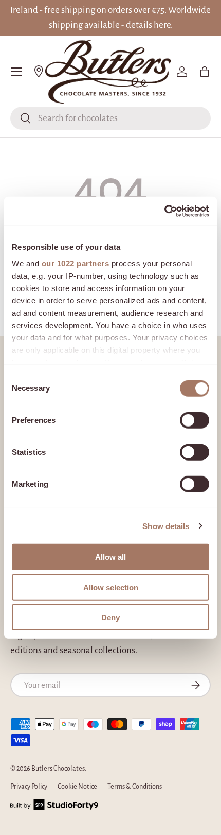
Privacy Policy (28, 786)
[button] (204, 71)
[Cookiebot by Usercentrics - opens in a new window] (164, 210)
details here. (149, 25)
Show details (165, 525)
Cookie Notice (77, 786)
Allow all (110, 557)
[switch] (194, 420)
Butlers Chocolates (58, 768)
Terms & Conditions (134, 786)
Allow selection (110, 587)
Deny (110, 617)
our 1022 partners (75, 263)
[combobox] (110, 118)
